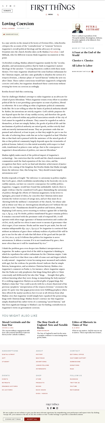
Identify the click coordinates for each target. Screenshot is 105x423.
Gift (4, 358)
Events (5, 379)
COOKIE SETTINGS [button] (13, 419)
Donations (74, 365)
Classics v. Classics (82, 60)
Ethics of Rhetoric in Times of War (84, 324)
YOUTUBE (73, 386)
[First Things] (53, 7)
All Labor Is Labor (82, 65)
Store (38, 379)
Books (38, 386)
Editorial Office (77, 354)
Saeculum (54, 52)
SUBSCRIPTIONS (10, 351)
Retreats (6, 382)
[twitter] (3, 6)
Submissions (75, 361)
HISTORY (39, 354)
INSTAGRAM (74, 390)
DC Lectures (7, 390)
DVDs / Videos (42, 393)
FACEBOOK (74, 379)
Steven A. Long (8, 328)
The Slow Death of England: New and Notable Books (52, 325)
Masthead (40, 358)
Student (5, 361)
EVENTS (6, 375)
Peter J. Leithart (8, 28)
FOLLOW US (76, 375)
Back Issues (41, 390)
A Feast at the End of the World (86, 54)
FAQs (72, 368)
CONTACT (75, 351)
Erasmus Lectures (10, 386)
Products (40, 382)
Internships (41, 368)
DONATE (7, 11)
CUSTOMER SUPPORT (78, 358)
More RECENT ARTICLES (81, 71)
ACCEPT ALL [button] (32, 419)
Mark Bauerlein (43, 330)
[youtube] (10, 6)
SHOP (39, 375)
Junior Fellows (42, 365)
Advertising (41, 361)
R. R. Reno (76, 328)
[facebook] (6, 6)
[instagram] (14, 6)
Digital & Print (8, 354)
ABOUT (39, 351)
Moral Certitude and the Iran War (16, 324)
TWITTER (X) (75, 382)
